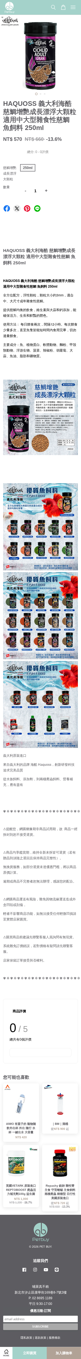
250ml (27, 168)
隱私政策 (26, 1337)
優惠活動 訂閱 (40, 1310)
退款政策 (40, 1337)
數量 (6, 187)
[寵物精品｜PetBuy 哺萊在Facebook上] (24, 1271)
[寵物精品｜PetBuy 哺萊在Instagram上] (35, 1271)
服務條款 (54, 1337)
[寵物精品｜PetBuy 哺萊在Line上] (57, 1271)
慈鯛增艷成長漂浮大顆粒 (9, 173)
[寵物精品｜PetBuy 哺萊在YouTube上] (46, 1271)
